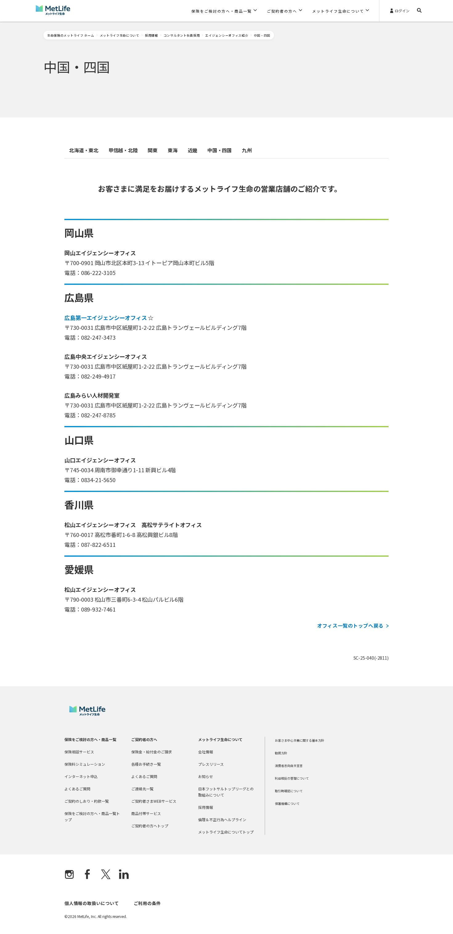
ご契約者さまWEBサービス (153, 801)
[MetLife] (87, 714)
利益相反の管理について (292, 778)
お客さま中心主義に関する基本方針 (299, 740)
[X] (106, 874)
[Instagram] (69, 874)
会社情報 (205, 751)
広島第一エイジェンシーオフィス (105, 317)
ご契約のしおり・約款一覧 (86, 801)
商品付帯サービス (146, 813)
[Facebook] (87, 874)
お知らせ (205, 776)
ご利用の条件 (147, 903)
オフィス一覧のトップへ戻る (350, 625)
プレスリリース (211, 764)
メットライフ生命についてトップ (226, 831)
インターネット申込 (81, 776)
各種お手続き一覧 (146, 764)
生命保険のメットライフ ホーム (70, 35)
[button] (224, 11)
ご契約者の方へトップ (149, 825)
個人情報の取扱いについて (91, 903)
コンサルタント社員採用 (182, 35)
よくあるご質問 (77, 788)
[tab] (83, 150)
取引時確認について (289, 791)
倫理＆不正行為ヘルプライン (222, 819)
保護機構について (287, 803)
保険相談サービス (79, 751)
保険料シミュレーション (84, 764)
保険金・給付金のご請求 (151, 751)
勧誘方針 (281, 753)
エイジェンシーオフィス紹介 (226, 35)
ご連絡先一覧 (142, 788)
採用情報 (151, 35)
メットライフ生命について (119, 35)
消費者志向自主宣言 (289, 765)
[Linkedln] (124, 874)
